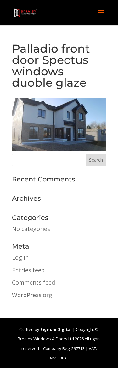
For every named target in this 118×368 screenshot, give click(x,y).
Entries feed (28, 270)
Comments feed (33, 282)
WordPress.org (32, 295)
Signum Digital (56, 329)
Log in (20, 257)
